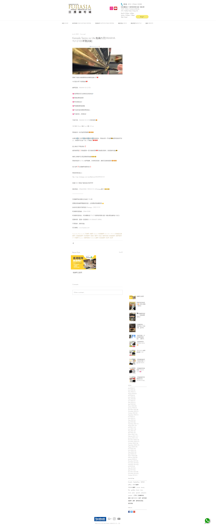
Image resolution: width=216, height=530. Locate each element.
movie (129, 492)
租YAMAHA (135, 498)
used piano (143, 492)
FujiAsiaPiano (136, 482)
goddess (133, 490)
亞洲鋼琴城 (141, 495)
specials (138, 492)
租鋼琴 (130, 501)
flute (129, 490)
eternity (142, 487)
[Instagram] (111, 8)
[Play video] (97, 60)
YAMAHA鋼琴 (131, 487)
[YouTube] (115, 8)
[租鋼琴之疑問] (83, 262)
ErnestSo (130, 482)
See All (121, 252)
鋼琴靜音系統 (139, 501)
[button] (149, 23)
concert (138, 487)
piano (133, 492)
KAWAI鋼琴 (136, 484)
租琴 (140, 498)
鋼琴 (134, 501)
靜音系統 (130, 503)
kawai (137, 490)
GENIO (143, 482)
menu (141, 490)
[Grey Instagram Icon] (114, 519)
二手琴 (135, 495)
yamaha (130, 495)
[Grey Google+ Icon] (109, 519)
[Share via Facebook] (73, 243)
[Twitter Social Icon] (132, 512)
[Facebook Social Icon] (129, 512)
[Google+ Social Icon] (134, 512)
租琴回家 (144, 498)
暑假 (129, 498)
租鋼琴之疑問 (77, 272)
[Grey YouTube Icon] (119, 519)
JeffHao (130, 484)
